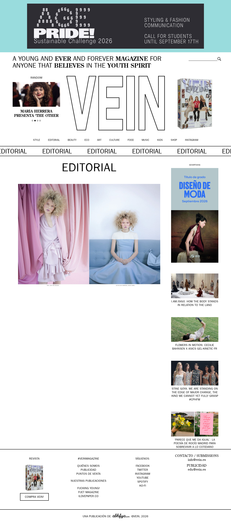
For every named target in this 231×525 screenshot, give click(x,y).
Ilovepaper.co (89, 496)
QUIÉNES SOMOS (88, 466)
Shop (174, 140)
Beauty (72, 140)
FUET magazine (88, 492)
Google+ (6, 522)
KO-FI (142, 486)
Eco (86, 140)
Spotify (142, 482)
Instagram (191, 140)
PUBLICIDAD (88, 470)
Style (36, 140)
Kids (160, 140)
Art (99, 140)
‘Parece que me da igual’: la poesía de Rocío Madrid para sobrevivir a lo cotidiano (195, 444)
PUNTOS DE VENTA (88, 474)
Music (145, 140)
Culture (114, 140)
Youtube (143, 478)
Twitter (142, 470)
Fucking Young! (88, 488)
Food (131, 140)
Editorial (54, 140)
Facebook (143, 466)
